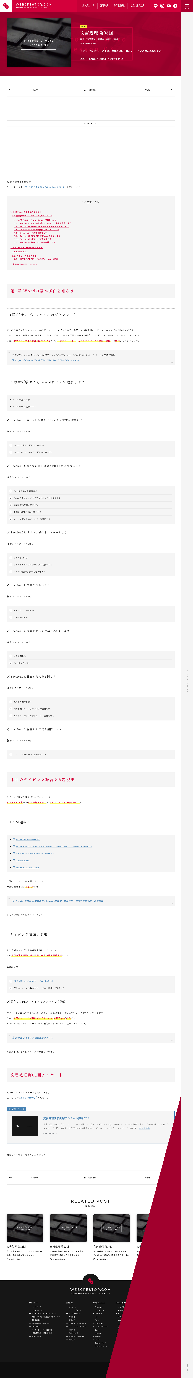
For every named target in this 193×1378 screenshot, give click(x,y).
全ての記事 (119, 6)
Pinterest (98, 1336)
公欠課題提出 (36, 1320)
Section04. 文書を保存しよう (31, 232)
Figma (97, 1320)
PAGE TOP (187, 1368)
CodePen (98, 1333)
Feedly (97, 1339)
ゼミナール (73, 1307)
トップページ (89, 6)
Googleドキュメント (102, 1346)
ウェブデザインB (75, 1310)
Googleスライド (100, 1343)
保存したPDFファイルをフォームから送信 (36, 259)
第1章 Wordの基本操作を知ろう (26, 211)
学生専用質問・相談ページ (41, 1323)
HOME (82, 58)
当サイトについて (38, 1310)
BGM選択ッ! (20, 251)
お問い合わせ (36, 1336)
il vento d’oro (23, 860)
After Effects (99, 1323)
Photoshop (98, 1307)
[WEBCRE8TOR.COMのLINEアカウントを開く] (155, 6)
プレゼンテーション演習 (77, 1323)
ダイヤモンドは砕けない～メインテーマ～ (35, 853)
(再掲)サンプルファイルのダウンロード (32, 215)
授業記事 (104, 6)
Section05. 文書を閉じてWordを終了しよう (37, 236)
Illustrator (98, 1313)
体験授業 (72, 1330)
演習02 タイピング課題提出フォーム (34, 1037)
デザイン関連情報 (122, 1303)
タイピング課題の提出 (24, 255)
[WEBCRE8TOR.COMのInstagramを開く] (162, 6)
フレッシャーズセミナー (77, 1326)
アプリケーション (99, 1303)
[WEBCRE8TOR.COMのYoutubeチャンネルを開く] (168, 6)
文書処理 (84, 27)
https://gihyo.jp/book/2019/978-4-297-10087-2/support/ (47, 360)
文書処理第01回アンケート (24, 264)
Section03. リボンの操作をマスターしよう (36, 229)
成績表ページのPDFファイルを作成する (35, 981)
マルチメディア (74, 1313)
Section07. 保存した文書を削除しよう (34, 242)
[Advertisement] (85, 147)
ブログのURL (36, 1326)
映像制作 (72, 1317)
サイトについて (137, 6)
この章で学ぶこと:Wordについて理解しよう (34, 220)
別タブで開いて (27, 1097)
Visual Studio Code (101, 1326)
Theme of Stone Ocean (27, 867)
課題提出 (72, 1339)
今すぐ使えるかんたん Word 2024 (46, 187)
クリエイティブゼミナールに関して (44, 1313)
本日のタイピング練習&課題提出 (27, 247)
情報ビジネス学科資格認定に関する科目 (46, 1317)
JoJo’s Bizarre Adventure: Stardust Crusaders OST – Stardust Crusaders (54, 846)
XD (96, 1317)
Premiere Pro (99, 1310)
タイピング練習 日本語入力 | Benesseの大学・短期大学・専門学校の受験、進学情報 (59, 900)
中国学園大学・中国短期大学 (42, 1333)
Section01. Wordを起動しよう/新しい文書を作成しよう (43, 223)
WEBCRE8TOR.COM (34, 5)
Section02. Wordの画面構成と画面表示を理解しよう (41, 226)
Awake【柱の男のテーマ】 (28, 839)
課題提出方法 (73, 1333)
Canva (97, 1330)
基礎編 (120, 1320)
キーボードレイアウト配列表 (42, 1330)
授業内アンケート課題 (77, 1336)
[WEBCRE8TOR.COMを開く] (175, 6)
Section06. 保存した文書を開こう (32, 239)
